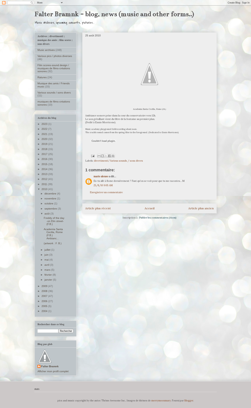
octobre (49, 203)
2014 (45, 169)
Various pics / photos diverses (54, 56)
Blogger (188, 400)
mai (46, 259)
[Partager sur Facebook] (109, 156)
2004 (45, 311)
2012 (45, 179)
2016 (45, 159)
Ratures (42, 77)
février (48, 274)
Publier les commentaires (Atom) (157, 217)
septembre (51, 208)
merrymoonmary (161, 400)
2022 (45, 128)
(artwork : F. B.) (53, 243)
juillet (47, 249)
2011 (45, 184)
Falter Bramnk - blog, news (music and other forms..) (114, 14)
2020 (45, 139)
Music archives (46, 49)
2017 (45, 154)
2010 (45, 189)
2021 (45, 134)
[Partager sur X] (106, 156)
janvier (48, 279)
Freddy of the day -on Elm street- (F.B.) (54, 221)
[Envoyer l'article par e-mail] (92, 155)
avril (47, 264)
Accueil (150, 208)
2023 (45, 123)
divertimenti (101, 160)
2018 (45, 149)
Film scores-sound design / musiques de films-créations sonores (53, 68)
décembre (50, 193)
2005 (45, 306)
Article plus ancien (201, 208)
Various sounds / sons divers (126, 160)
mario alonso (101, 176)
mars (47, 269)
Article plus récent (98, 208)
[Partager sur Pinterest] (113, 156)
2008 (45, 291)
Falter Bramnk (50, 366)
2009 (45, 286)
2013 (45, 174)
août (47, 213)
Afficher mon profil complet (53, 371)
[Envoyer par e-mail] (99, 156)
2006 (45, 301)
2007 (45, 296)
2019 (45, 143)
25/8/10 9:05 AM (103, 185)
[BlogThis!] (102, 156)
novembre (50, 198)
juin (46, 254)
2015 (45, 164)
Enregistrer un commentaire (106, 192)
